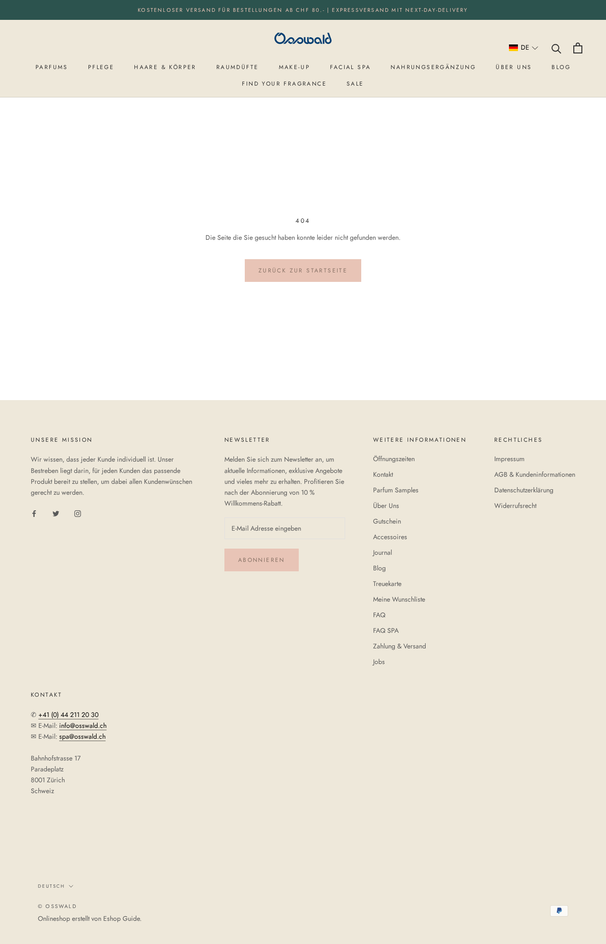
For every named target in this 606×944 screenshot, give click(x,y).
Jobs (379, 661)
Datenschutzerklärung (523, 490)
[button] (524, 48)
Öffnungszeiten (394, 458)
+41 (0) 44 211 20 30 (68, 714)
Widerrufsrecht (515, 505)
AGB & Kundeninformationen (534, 474)
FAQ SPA (386, 630)
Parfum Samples (396, 490)
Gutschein (387, 521)
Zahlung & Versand (399, 646)
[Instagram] (77, 512)
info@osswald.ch (83, 725)
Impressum (509, 458)
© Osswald (57, 906)
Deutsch (51, 886)
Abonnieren (261, 560)
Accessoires (390, 537)
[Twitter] (56, 512)
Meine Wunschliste (399, 599)
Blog (379, 568)
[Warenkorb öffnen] (577, 48)
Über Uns (386, 505)
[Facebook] (34, 512)
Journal (382, 552)
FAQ (379, 615)
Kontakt (383, 474)
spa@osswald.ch (82, 736)
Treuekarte (387, 583)
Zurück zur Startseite (303, 270)
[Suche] (556, 48)
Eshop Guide (121, 918)
